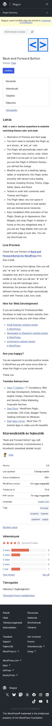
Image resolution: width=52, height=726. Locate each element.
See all (46, 574)
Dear (13, 63)
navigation (34, 514)
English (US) (43, 501)
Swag (31, 651)
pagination (36, 519)
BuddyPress (10, 675)
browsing (44, 508)
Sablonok (32, 617)
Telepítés (10, 95)
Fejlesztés (11, 102)
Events (31, 641)
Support (7, 641)
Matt (7, 665)
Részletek (11, 81)
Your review (9, 574)
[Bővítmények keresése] (32, 32)
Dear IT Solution (15, 387)
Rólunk (6, 612)
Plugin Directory (10, 12)
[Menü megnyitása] (47, 4)
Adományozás (36, 646)
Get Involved (34, 636)
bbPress (8, 670)
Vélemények (12, 88)
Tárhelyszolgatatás (12, 622)
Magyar (13, 687)
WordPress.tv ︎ (11, 651)
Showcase (32, 612)
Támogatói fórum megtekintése (19, 595)
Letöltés (8, 70)
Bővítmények (34, 622)
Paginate (44, 514)
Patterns (31, 627)
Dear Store (12, 408)
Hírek (5, 617)
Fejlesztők (8, 646)
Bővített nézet (10, 527)
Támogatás (11, 110)
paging (45, 519)
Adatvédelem (9, 627)
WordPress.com (12, 660)
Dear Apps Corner (16, 421)
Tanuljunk (7, 636)
